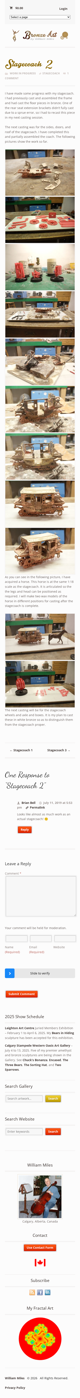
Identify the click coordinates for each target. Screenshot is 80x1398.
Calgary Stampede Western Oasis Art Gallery (37, 1045)
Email (36, 949)
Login (63, 9)
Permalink (37, 807)
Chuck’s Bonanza (35, 1060)
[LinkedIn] (47, 1293)
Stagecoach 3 (58, 750)
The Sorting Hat (35, 1065)
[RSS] (32, 1293)
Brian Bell (28, 803)
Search (53, 1098)
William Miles (15, 1378)
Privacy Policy (15, 1388)
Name (12, 949)
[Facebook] (40, 1293)
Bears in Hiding (63, 1033)
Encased (55, 1060)
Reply (25, 830)
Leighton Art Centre (19, 1028)
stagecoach (51, 73)
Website (59, 947)
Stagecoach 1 (21, 750)
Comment (13, 873)
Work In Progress (23, 73)
